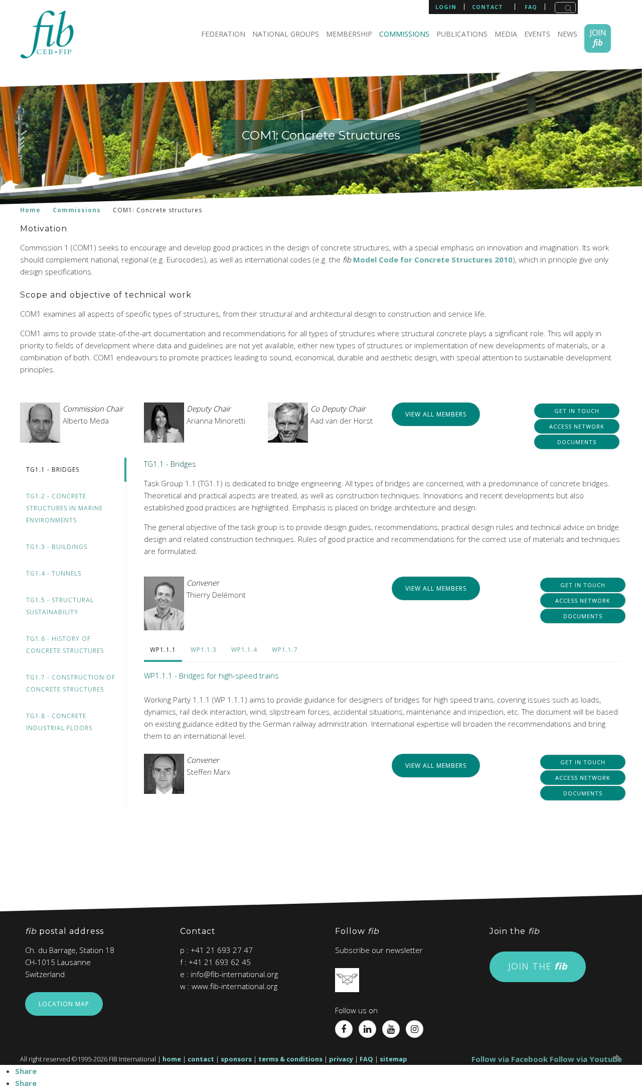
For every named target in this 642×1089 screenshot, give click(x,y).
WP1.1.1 (163, 649)
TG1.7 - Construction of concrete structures (70, 683)
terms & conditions (290, 1058)
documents (576, 442)
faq (531, 7)
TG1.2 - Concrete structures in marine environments (64, 508)
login (445, 7)
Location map (64, 1004)
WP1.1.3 (204, 649)
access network (576, 426)
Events (537, 34)
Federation (223, 34)
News (567, 34)
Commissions (404, 34)
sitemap (393, 1058)
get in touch (576, 411)
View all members (435, 414)
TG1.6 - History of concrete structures (65, 644)
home (172, 1058)
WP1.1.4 (244, 649)
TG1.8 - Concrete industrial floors (59, 722)
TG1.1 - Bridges (52, 469)
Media (506, 34)
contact (487, 7)
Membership (349, 34)
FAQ (366, 1058)
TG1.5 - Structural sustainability (60, 606)
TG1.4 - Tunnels (53, 573)
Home (30, 210)
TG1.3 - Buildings (56, 546)
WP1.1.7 (285, 649)
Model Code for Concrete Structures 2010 (433, 259)
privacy (341, 1058)
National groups (285, 34)
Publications (462, 34)
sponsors (236, 1058)
